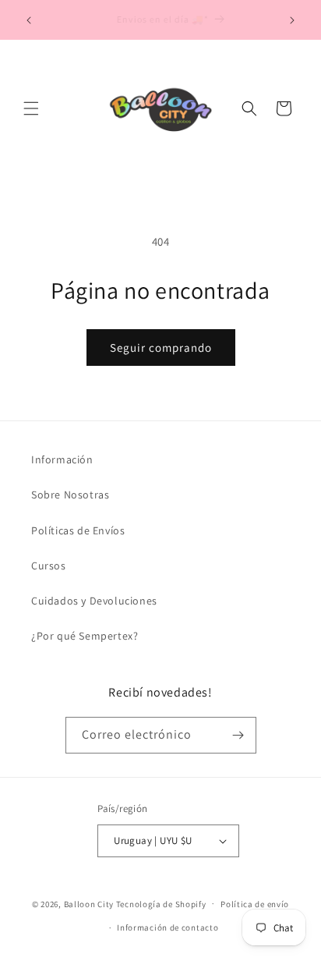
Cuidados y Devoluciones (94, 601)
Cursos (48, 566)
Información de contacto (167, 927)
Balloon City (89, 903)
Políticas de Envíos (78, 530)
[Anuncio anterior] (29, 20)
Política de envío (254, 904)
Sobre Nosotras (70, 495)
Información (62, 459)
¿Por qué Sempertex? (84, 636)
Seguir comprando (161, 347)
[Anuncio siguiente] (292, 20)
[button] (31, 108)
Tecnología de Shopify (161, 903)
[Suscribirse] (238, 735)
